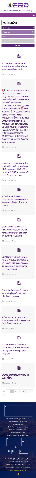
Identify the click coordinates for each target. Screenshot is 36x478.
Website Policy (9, 459)
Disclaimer (11, 461)
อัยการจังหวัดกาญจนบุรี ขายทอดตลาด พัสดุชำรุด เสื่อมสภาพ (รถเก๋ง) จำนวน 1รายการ (15, 293)
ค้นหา (19, 45)
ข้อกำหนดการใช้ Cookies (21, 461)
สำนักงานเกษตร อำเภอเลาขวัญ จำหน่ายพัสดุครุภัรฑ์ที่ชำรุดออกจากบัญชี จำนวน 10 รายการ (16, 320)
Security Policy (26, 459)
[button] (33, 15)
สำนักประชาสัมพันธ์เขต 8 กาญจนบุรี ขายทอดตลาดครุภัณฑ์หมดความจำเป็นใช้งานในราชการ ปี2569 (15, 201)
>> (4, 394)
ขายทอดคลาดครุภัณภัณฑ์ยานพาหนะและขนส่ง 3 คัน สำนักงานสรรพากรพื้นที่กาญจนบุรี (14, 66)
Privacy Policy (18, 459)
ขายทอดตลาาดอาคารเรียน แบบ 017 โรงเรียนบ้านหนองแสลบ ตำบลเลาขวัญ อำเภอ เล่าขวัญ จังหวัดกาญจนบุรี (15, 349)
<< (4, 391)
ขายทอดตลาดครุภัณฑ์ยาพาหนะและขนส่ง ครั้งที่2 (15, 376)
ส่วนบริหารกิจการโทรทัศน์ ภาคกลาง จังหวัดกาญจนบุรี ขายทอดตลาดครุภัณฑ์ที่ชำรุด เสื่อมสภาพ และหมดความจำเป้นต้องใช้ (14, 231)
